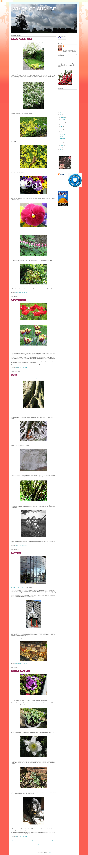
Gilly (65, 46)
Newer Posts (14, 840)
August (62, 124)
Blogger (49, 852)
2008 (61, 151)
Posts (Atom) (36, 844)
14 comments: (25, 292)
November (63, 119)
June (62, 128)
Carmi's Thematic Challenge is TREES (33, 378)
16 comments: (25, 545)
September (63, 122)
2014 (61, 110)
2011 (61, 116)
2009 (61, 149)
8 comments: (24, 836)
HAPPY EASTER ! (19, 299)
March (62, 142)
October (62, 121)
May (62, 129)
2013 (61, 112)
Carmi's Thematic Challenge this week (18, 587)
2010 (61, 147)
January (62, 145)
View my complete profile (63, 57)
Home (33, 840)
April (62, 131)
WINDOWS (16, 552)
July (62, 126)
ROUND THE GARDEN (21, 39)
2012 (61, 114)
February (62, 143)
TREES (14, 374)
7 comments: (24, 367)
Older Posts (52, 840)
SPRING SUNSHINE (20, 670)
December (63, 117)
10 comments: (25, 663)
